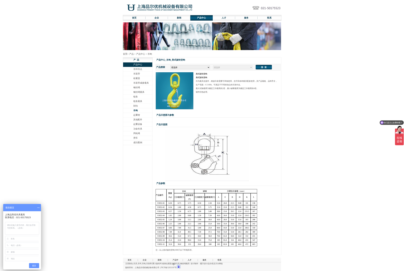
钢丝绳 (136, 87)
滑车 (135, 138)
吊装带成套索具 (141, 83)
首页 (134, 18)
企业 (156, 18)
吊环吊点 (137, 69)
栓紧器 (136, 78)
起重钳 (136, 115)
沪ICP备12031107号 (168, 267)
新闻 (179, 18)
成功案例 (137, 142)
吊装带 (136, 74)
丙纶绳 (136, 133)
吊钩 (135, 110)
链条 (135, 96)
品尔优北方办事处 (215, 263)
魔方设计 (204, 263)
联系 (269, 18)
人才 (224, 18)
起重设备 (137, 124)
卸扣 (135, 106)
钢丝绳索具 (138, 92)
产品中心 (201, 18)
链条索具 (137, 101)
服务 (246, 18)
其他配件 (137, 119)
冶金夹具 (137, 129)
